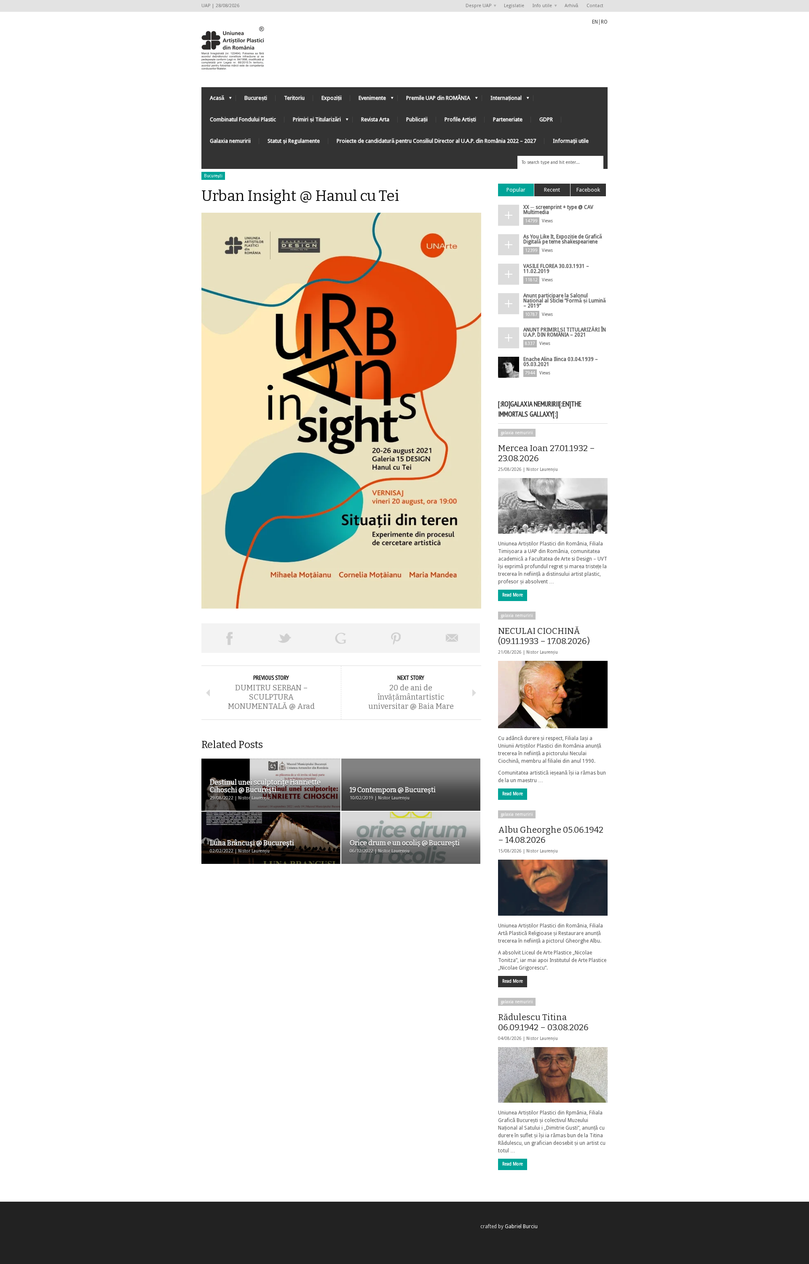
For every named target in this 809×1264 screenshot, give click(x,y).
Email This (452, 638)
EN (595, 22)
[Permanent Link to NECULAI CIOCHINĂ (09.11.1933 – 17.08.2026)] (553, 694)
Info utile (540, 6)
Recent (552, 190)
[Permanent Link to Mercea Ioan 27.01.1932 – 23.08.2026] (553, 506)
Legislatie (514, 5)
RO (604, 22)
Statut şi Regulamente (294, 141)
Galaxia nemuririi (230, 141)
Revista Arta (375, 119)
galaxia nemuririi (517, 432)
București (255, 98)
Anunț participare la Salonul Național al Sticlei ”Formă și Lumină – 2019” (564, 301)
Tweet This (285, 638)
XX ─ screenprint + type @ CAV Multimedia (558, 209)
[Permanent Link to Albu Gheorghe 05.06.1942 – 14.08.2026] (553, 887)
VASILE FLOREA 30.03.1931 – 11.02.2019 (556, 268)
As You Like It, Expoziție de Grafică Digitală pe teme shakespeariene (562, 239)
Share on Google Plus (340, 638)
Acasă (212, 100)
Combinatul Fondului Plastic (243, 119)
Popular (515, 190)
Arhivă (571, 5)
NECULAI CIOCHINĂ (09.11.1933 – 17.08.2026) (544, 636)
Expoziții (331, 98)
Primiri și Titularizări (312, 121)
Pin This (396, 638)
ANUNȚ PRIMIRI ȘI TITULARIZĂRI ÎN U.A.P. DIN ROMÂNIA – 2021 (564, 332)
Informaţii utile (571, 141)
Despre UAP (476, 6)
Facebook (588, 190)
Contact (595, 5)
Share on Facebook (229, 638)
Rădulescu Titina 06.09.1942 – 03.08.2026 (543, 1022)
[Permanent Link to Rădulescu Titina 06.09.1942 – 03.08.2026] (553, 1075)
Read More (512, 595)
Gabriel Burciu (521, 1226)
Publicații (417, 119)
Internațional (502, 100)
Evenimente (368, 100)
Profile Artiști (460, 119)
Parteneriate (507, 119)
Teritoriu (294, 98)
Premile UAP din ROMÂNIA (434, 100)
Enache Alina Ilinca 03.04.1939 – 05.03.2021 (560, 361)
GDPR (546, 119)
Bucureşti (213, 176)
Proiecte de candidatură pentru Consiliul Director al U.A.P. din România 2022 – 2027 (436, 141)
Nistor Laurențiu (542, 469)
